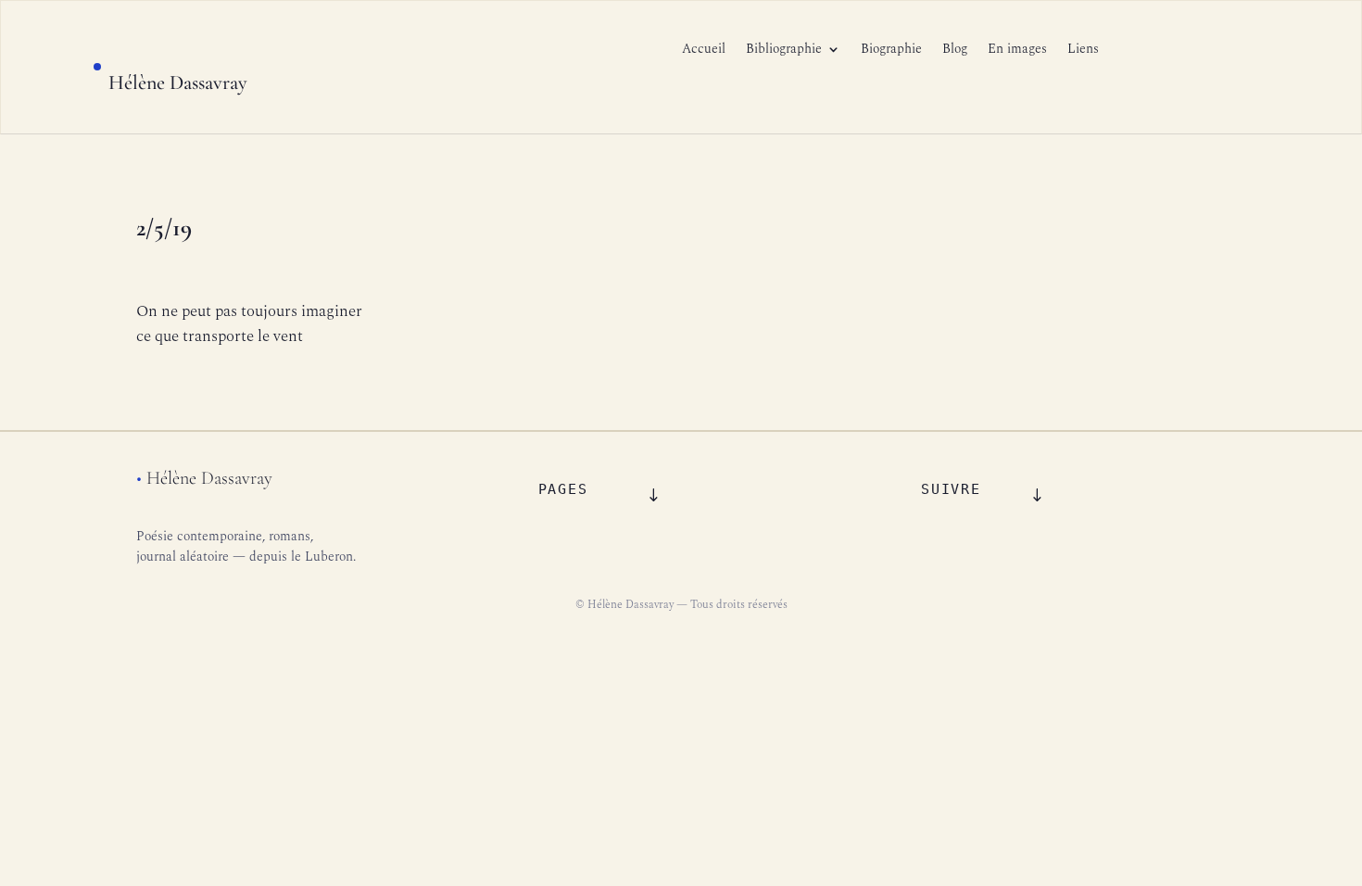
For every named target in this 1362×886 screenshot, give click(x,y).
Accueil (703, 50)
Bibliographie (784, 50)
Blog (954, 50)
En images (1017, 50)
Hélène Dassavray (177, 82)
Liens (1083, 50)
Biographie (891, 50)
